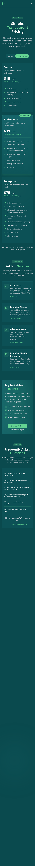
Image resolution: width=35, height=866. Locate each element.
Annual (22, 56)
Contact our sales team (16, 524)
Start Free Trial (16, 426)
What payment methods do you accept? (14, 503)
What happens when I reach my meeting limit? (14, 474)
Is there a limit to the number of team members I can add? (16, 488)
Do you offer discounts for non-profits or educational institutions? (16, 496)
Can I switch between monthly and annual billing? (15, 481)
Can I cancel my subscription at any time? (15, 510)
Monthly (10, 56)
